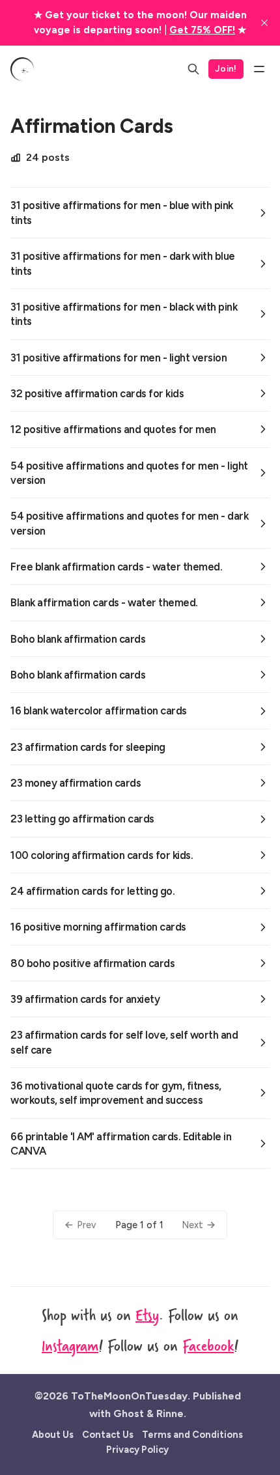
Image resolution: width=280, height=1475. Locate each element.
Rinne (170, 1413)
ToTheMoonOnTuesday (129, 1396)
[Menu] (259, 69)
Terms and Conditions (192, 1434)
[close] (264, 22)
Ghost (128, 1413)
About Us (53, 1434)
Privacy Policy (137, 1449)
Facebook (208, 1345)
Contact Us (107, 1434)
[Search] (193, 69)
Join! (226, 68)
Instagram (70, 1345)
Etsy (147, 1314)
